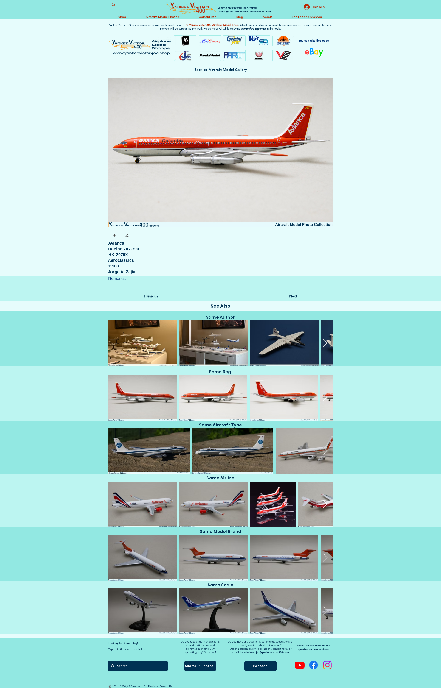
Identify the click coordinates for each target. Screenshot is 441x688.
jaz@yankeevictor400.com (272, 652)
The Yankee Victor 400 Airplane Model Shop (211, 25)
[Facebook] (313, 665)
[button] (114, 236)
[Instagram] (327, 665)
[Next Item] (325, 343)
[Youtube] (299, 665)
